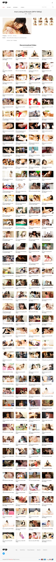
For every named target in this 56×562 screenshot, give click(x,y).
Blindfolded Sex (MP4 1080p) (21, 408)
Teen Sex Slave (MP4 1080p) (8, 299)
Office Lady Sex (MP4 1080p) (34, 58)
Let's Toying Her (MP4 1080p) (8, 408)
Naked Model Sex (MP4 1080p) (8, 480)
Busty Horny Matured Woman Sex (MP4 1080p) (8, 180)
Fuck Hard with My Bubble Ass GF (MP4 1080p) (34, 144)
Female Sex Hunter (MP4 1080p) (21, 360)
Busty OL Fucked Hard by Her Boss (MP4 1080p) (21, 204)
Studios (22, 7)
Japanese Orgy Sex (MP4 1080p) (34, 94)
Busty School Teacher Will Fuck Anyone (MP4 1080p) (8, 264)
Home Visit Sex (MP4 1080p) (21, 456)
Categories (15, 7)
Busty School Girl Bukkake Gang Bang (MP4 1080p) (34, 385)
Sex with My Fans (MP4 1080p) (34, 360)
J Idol (26, 13)
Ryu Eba (29, 13)
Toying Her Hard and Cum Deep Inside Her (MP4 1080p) (8, 192)
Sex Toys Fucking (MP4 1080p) (34, 480)
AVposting (11, 559)
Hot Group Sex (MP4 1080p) (7, 468)
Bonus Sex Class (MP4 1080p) (21, 70)
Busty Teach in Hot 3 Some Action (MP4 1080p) (20, 180)
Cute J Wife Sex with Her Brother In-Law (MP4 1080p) (21, 228)
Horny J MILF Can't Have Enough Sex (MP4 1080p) (8, 119)
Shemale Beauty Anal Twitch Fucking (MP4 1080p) (8, 240)
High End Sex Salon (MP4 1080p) (8, 492)
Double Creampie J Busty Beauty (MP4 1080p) (7, 216)
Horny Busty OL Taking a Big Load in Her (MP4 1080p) (7, 228)
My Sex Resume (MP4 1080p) (47, 492)
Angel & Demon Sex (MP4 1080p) (21, 420)
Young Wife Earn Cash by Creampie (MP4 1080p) (7, 312)
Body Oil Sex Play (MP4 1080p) (8, 432)
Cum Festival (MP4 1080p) (33, 131)
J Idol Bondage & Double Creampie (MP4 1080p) (20, 95)
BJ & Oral (14, 35)
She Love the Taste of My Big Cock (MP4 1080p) (34, 240)
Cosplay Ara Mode (6, 444)
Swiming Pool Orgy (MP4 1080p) (8, 396)
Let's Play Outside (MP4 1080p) (8, 384)
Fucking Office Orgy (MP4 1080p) (47, 360)
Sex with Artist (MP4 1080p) (47, 456)
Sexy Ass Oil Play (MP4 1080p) (21, 263)
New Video (9, 7)
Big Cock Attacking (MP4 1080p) (34, 191)
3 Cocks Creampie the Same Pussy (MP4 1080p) (34, 264)
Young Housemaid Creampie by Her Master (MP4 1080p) (34, 204)
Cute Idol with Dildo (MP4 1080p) (34, 504)
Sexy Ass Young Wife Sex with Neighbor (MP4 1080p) (8, 204)
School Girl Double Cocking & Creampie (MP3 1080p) (21, 132)
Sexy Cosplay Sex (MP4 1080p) (47, 528)
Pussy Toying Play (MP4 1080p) (47, 396)
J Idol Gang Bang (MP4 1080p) (8, 323)
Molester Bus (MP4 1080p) (33, 311)
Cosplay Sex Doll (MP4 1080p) (8, 372)
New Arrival (10, 35)
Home (4, 7)
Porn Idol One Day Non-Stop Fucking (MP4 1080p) (7, 252)
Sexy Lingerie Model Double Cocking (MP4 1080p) (7, 156)
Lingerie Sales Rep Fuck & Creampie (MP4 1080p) (46, 240)
